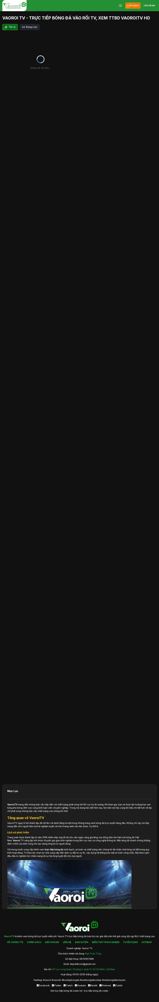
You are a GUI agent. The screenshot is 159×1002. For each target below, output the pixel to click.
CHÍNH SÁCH (34, 942)
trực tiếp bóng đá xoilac (67, 990)
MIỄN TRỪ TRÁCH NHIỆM (105, 942)
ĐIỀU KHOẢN (52, 942)
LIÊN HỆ (67, 942)
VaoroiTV (12, 804)
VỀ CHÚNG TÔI (15, 942)
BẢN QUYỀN (81, 942)
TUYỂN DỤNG (130, 942)
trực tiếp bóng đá (93, 990)
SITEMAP (147, 942)
